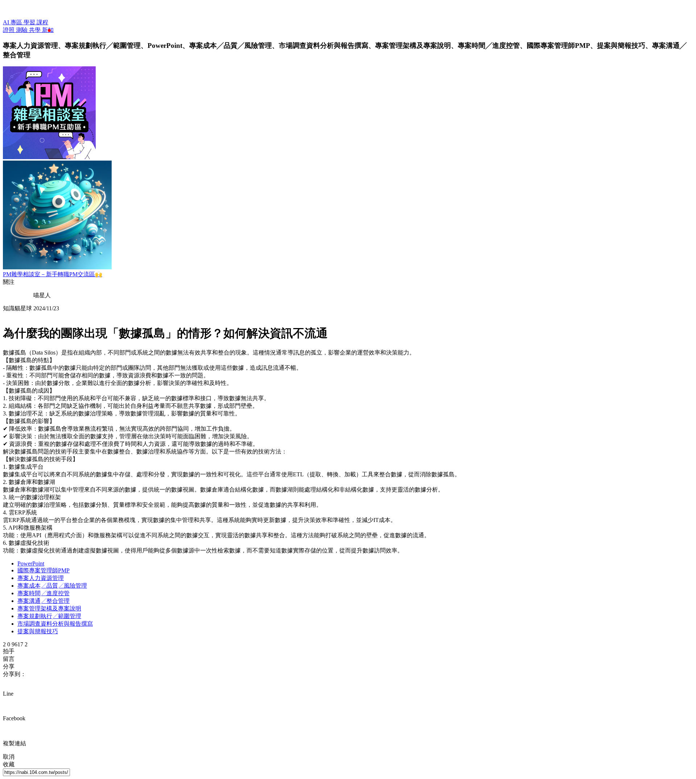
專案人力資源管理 (40, 578)
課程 (42, 22)
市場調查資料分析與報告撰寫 (55, 624)
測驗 (22, 30)
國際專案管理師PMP (43, 570)
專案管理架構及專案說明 (49, 608)
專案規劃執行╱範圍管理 (49, 616)
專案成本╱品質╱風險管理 (52, 586)
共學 (35, 30)
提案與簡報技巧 (37, 631)
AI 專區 (13, 22)
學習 (30, 22)
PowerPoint (30, 563)
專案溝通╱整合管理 (43, 601)
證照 (9, 30)
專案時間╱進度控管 (43, 593)
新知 (48, 30)
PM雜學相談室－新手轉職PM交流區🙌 (52, 274)
